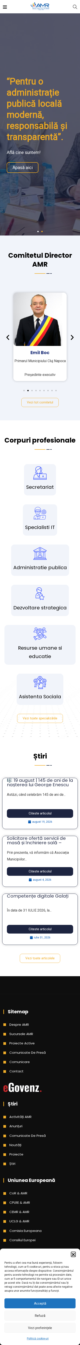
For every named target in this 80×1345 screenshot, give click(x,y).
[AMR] (40, 6)
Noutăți (15, 1145)
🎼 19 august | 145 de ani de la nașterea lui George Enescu (40, 782)
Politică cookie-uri (38, 1338)
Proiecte (16, 1154)
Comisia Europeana (25, 1230)
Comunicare (19, 1062)
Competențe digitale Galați (37, 896)
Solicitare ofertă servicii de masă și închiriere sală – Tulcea (36, 842)
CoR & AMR (18, 1193)
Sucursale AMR (21, 1034)
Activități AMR (20, 1116)
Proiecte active (22, 1043)
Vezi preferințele (40, 1328)
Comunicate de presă (27, 1052)
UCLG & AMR (19, 1221)
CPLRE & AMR (19, 1202)
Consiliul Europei (22, 1240)
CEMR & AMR (19, 1211)
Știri (12, 1163)
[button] (73, 1254)
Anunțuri (15, 1126)
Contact (16, 1071)
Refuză (40, 1316)
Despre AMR (19, 1024)
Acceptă (40, 1303)
